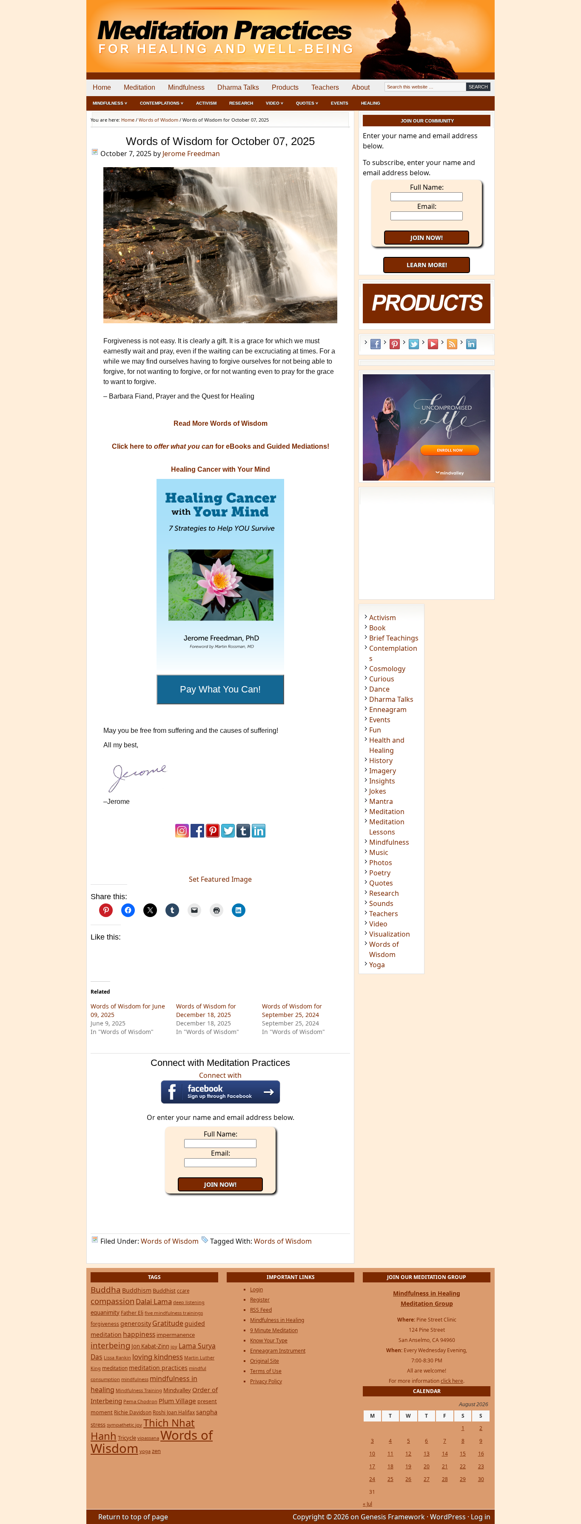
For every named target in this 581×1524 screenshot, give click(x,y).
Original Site (264, 1360)
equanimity (105, 1312)
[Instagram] (182, 835)
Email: (220, 1153)
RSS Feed (452, 344)
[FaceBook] (197, 835)
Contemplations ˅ (161, 103)
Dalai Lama (154, 1301)
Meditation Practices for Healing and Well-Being (184, 29)
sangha (206, 1411)
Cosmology (387, 668)
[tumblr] (243, 835)
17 (372, 1466)
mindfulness (134, 1379)
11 (390, 1453)
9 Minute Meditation (274, 1330)
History (381, 760)
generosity (135, 1323)
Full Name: (220, 1134)
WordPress (448, 1516)
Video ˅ (274, 103)
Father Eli (132, 1312)
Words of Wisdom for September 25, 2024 (292, 1010)
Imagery (382, 770)
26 (408, 1479)
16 (481, 1453)
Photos (380, 862)
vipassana (148, 1438)
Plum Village (177, 1400)
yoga (145, 1451)
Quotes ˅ (307, 103)
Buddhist (164, 1290)
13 (427, 1453)
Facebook (375, 344)
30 (481, 1479)
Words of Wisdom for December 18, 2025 (206, 1010)
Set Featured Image (220, 879)
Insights (382, 781)
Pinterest (395, 344)
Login (256, 1289)
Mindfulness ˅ (110, 103)
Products (285, 87)
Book (377, 627)
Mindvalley (177, 1390)
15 (463, 1453)
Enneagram (388, 709)
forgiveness (105, 1323)
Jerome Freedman (191, 153)
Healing (370, 103)
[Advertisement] (459, 29)
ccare (183, 1291)
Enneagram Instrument (277, 1350)
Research (241, 103)
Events (339, 103)
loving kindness (157, 1357)
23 (481, 1466)
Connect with (220, 1075)
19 (408, 1466)
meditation (115, 1367)
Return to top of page (133, 1516)
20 (427, 1466)
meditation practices (158, 1368)
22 (463, 1466)
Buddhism (136, 1290)
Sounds (381, 903)
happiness (139, 1334)
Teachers (325, 87)
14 (445, 1453)
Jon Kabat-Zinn (150, 1346)
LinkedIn (471, 344)
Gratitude (167, 1323)
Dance (379, 689)
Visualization (389, 934)
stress (98, 1424)
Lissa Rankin (117, 1357)
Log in (480, 1516)
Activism (206, 103)
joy (174, 1346)
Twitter (414, 344)
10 (372, 1453)
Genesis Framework (393, 1516)
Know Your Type (269, 1340)
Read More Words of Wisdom (221, 423)
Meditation (139, 87)
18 (390, 1466)
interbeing (110, 1345)
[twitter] (228, 835)
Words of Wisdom (170, 1241)
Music (378, 852)
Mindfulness (186, 87)
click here (452, 1380)
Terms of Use (266, 1371)
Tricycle (127, 1437)
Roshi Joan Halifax (174, 1412)
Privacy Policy (266, 1381)
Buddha (106, 1289)
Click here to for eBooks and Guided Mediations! (220, 446)
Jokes (377, 791)
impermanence (176, 1335)
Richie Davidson (132, 1412)
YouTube (433, 344)
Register (260, 1299)
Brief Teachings (394, 638)
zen (156, 1451)
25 (390, 1479)
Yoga (377, 964)
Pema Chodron (140, 1401)
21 (445, 1466)
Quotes (381, 883)
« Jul (367, 1503)
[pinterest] (212, 835)
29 (463, 1479)
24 (372, 1479)
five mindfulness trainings (174, 1313)
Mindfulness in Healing (277, 1320)
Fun (375, 730)
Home (102, 87)
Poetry (379, 872)
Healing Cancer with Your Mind (220, 469)
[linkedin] (258, 835)
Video (378, 924)
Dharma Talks (238, 87)
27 (427, 1479)
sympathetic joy (124, 1424)
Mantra (381, 801)
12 (408, 1453)
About (361, 87)
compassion (112, 1301)
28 (445, 1479)
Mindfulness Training (139, 1390)
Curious (381, 679)
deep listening (189, 1302)
